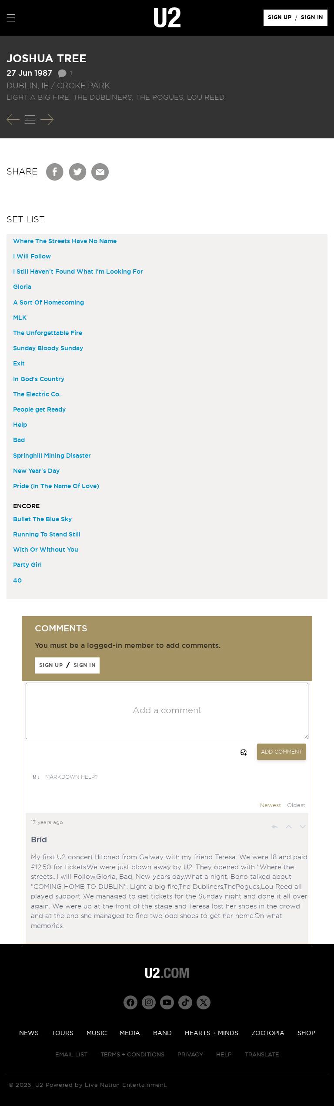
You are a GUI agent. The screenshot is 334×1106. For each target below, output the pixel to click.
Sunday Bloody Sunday (48, 348)
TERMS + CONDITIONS (132, 1055)
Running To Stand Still (46, 535)
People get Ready (39, 410)
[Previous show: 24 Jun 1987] (13, 119)
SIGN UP (281, 19)
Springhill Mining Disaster (52, 456)
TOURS (62, 1033)
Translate (262, 1055)
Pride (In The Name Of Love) (56, 486)
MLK (20, 318)
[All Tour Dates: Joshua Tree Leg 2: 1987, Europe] (30, 119)
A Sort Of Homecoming (48, 303)
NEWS (29, 1033)
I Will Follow (32, 257)
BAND (162, 1033)
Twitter (78, 172)
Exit (19, 364)
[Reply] (275, 826)
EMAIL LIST (71, 1055)
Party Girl (27, 565)
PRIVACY (190, 1055)
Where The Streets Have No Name (65, 241)
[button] (10, 17)
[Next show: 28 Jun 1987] (46, 119)
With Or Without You (45, 550)
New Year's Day (36, 471)
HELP (224, 1055)
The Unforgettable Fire (47, 333)
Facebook (55, 172)
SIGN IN (314, 19)
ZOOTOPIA (267, 1033)
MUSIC (97, 1033)
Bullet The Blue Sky (42, 519)
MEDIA (130, 1033)
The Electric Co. (37, 395)
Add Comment (281, 751)
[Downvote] (303, 827)
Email (100, 172)
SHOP (306, 1033)
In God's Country (38, 379)
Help (20, 425)
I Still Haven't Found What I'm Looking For (78, 272)
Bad (19, 440)
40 (17, 581)
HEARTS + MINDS (211, 1033)
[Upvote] (289, 827)
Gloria (22, 287)
